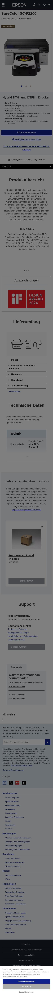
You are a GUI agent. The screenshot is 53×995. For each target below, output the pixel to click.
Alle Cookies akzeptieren (26, 981)
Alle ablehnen (26, 986)
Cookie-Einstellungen (26, 992)
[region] (26, 980)
